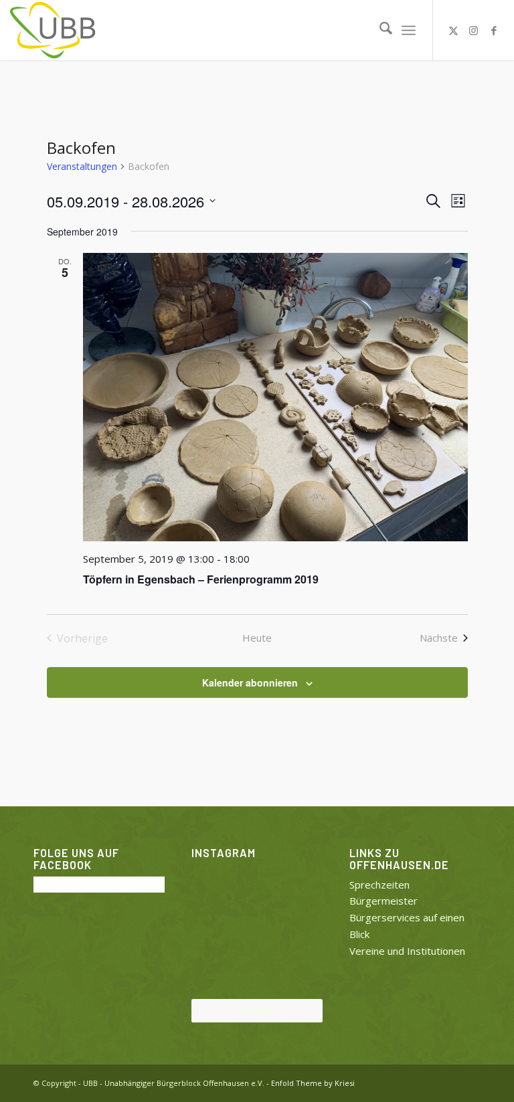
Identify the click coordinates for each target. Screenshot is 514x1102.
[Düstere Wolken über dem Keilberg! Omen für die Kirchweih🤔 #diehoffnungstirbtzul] (212, 976)
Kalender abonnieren (250, 682)
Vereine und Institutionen (407, 950)
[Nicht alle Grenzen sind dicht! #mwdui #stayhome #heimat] (302, 976)
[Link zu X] (454, 30)
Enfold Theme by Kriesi (313, 1083)
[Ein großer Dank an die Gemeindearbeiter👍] (302, 884)
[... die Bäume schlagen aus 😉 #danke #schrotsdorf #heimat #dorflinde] (212, 930)
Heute (257, 637)
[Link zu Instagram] (474, 30)
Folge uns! (257, 1010)
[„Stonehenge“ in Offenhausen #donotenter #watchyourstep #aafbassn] (256, 977)
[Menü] (409, 30)
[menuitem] (379, 30)
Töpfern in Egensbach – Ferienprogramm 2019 (201, 579)
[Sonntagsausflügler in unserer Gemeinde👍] (256, 885)
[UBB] (53, 30)
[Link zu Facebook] (494, 30)
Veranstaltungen (82, 166)
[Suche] (379, 30)
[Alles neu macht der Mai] (212, 884)
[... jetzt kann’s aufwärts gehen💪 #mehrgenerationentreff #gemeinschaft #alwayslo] (256, 931)
